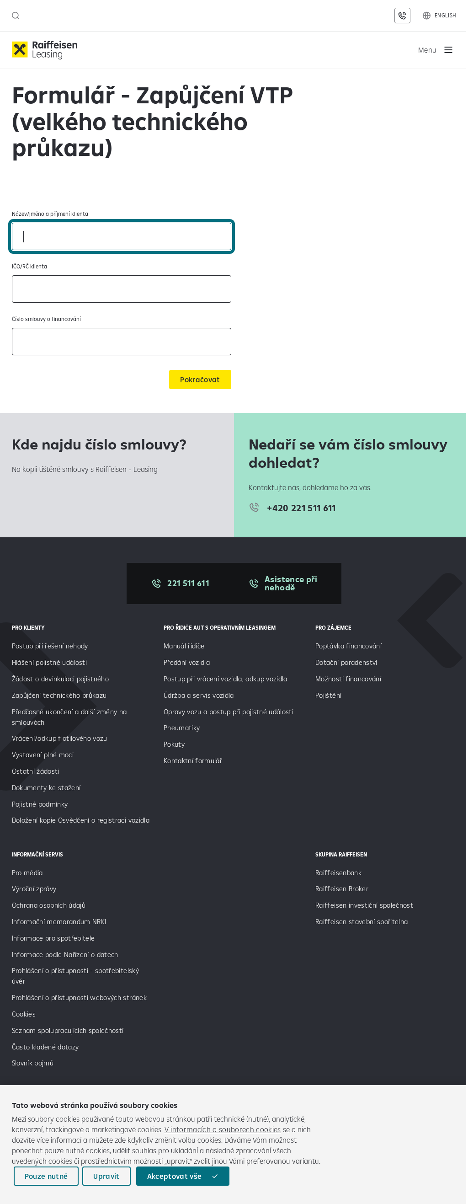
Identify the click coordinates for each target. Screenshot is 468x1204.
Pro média (28, 872)
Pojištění (328, 695)
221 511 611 (188, 583)
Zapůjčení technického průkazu (59, 695)
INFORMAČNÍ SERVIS (37, 854)
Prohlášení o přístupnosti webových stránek (79, 997)
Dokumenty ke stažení (46, 787)
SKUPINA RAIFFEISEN (341, 854)
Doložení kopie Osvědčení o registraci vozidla (80, 820)
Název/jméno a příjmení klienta (50, 213)
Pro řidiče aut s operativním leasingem (220, 627)
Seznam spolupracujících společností (68, 1030)
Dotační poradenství (346, 662)
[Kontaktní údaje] (402, 15)
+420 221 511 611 (301, 507)
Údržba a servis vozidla (199, 695)
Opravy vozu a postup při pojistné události (230, 711)
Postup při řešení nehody (50, 646)
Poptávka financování (349, 646)
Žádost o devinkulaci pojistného (60, 678)
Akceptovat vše (174, 1176)
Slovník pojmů (32, 1063)
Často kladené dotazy (45, 1047)
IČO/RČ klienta (29, 266)
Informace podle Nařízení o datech (65, 954)
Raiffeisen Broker (341, 888)
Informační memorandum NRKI (59, 921)
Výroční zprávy (35, 888)
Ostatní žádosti (35, 771)
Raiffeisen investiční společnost (364, 905)
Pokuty (174, 744)
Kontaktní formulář (193, 760)
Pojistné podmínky (40, 804)
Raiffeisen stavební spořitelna (361, 921)
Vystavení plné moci (43, 754)
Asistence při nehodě (291, 583)
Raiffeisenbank (338, 872)
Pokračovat (200, 379)
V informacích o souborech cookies (223, 1129)
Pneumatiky (182, 727)
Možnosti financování (348, 678)
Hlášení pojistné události (49, 662)
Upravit (106, 1176)
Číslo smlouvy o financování (46, 319)
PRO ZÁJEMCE (333, 627)
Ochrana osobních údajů (48, 905)
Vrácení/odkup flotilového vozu (59, 738)
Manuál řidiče (184, 646)
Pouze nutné (46, 1176)
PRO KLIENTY (28, 627)
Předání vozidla (187, 662)
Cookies (24, 1014)
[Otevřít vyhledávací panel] (16, 15)
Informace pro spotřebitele (53, 938)
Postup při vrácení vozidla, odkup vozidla (225, 678)
